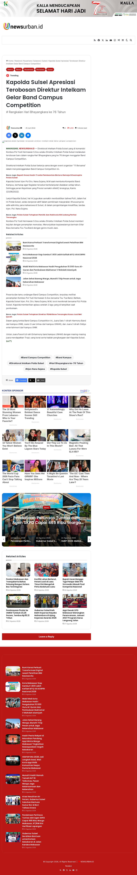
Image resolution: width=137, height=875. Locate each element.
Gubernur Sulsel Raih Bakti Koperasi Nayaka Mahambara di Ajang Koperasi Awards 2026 (45, 614)
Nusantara (27, 61)
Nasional (18, 61)
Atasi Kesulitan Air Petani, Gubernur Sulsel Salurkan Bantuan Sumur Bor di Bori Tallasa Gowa (33, 802)
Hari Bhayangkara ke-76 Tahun (67, 363)
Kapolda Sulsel (59, 369)
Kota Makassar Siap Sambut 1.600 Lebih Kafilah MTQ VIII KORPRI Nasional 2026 (33, 687)
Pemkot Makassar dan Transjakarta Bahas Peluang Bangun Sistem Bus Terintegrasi (17, 583)
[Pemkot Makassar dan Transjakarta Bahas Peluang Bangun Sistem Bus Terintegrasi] (18, 570)
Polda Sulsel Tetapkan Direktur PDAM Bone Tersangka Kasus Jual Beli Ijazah (44, 315)
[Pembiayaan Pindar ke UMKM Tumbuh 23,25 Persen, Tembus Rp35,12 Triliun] (18, 601)
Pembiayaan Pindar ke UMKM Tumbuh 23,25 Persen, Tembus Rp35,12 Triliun (17, 614)
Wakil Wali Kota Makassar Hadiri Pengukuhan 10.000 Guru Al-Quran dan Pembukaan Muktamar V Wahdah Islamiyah (33, 705)
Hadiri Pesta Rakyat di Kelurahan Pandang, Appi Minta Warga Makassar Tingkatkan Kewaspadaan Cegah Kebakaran (33, 742)
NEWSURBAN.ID (27, 148)
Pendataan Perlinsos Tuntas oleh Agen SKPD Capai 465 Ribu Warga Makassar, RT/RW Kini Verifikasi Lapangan (46, 525)
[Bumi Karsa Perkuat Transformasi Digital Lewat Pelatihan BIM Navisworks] (13, 246)
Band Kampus (64, 357)
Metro (10, 69)
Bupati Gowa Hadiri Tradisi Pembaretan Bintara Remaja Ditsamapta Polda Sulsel (44, 176)
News (18, 69)
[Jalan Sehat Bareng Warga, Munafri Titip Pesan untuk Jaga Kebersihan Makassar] (13, 282)
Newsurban (15, 128)
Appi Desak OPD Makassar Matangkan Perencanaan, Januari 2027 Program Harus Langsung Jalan (73, 615)
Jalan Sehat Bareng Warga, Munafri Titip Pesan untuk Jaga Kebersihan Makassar (32, 724)
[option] (46, 520)
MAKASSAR (12, 148)
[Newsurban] (23, 26)
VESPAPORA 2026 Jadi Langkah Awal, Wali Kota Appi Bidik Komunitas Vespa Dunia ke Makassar (33, 762)
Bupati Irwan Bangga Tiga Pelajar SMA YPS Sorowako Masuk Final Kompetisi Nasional (74, 583)
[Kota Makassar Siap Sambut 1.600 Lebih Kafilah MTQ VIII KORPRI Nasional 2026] (13, 258)
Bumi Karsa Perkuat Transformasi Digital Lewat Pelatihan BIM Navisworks (32, 671)
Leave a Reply (46, 636)
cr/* (9, 341)
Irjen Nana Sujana (36, 369)
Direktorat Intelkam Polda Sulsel (27, 363)
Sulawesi (37, 61)
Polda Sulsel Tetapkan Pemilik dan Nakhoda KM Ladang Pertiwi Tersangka (41, 216)
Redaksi (68, 866)
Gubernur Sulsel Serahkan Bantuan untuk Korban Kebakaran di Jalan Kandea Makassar (31, 839)
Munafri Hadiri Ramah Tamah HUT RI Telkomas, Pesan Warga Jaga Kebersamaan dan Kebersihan (32, 782)
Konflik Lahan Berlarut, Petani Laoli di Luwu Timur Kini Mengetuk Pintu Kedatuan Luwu (45, 583)
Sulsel (44, 61)
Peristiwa (40, 69)
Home (10, 61)
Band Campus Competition (36, 357)
